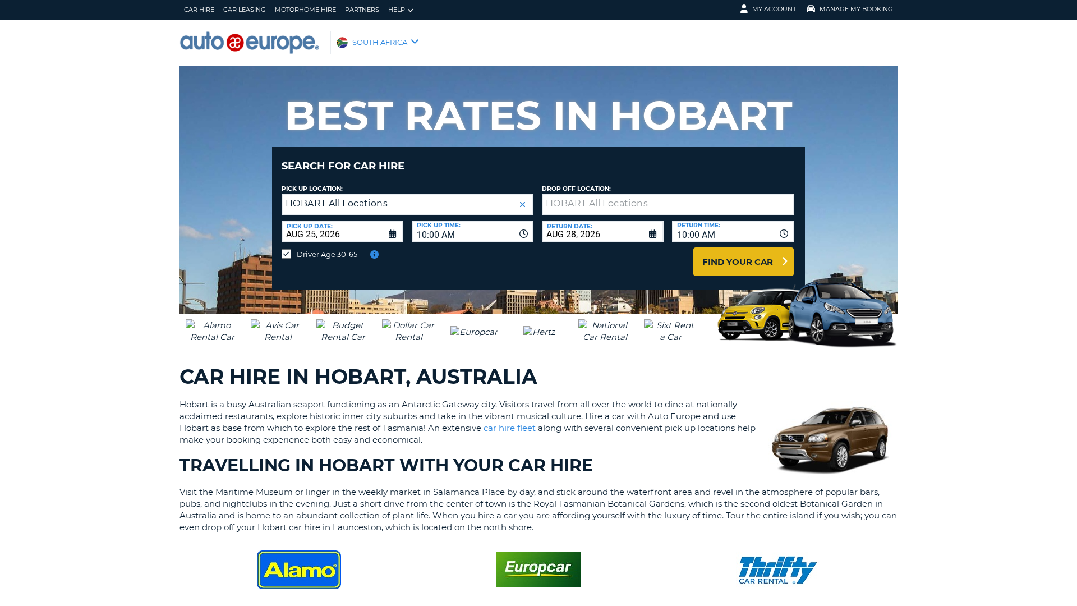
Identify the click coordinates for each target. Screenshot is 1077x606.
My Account (774, 9)
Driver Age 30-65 (327, 254)
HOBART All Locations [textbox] (337, 203)
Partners (362, 9)
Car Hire (199, 9)
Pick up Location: (312, 188)
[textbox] (668, 204)
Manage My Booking (856, 9)
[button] (523, 205)
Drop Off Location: (576, 188)
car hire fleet (510, 428)
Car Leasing (244, 9)
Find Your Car (737, 261)
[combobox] (472, 231)
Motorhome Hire (305, 9)
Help (396, 9)
